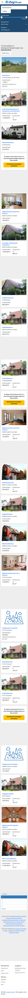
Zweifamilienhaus (7, 298)
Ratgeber (3, 979)
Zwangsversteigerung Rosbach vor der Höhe (14, 920)
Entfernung (5, 53)
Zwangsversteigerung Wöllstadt (14, 924)
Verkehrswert (5, 15)
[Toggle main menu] (2, 2)
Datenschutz (4, 973)
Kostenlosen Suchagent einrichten (14, 165)
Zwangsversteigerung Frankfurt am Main (14, 925)
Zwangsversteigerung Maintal (14, 918)
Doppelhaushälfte (7, 794)
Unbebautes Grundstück (10, 628)
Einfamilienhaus (7, 327)
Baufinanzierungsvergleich (20, 969)
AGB (2, 971)
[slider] (1, 17)
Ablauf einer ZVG (20, 972)
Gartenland (5, 75)
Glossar (3, 982)
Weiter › (4, 909)
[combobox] (14, 7)
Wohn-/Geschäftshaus (9, 859)
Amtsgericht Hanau (14, 932)
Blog (2, 984)
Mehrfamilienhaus (8, 142)
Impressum (4, 968)
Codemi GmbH (10, 992)
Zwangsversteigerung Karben (18, 916)
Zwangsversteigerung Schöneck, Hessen (13, 922)
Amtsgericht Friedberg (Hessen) (16, 930)
